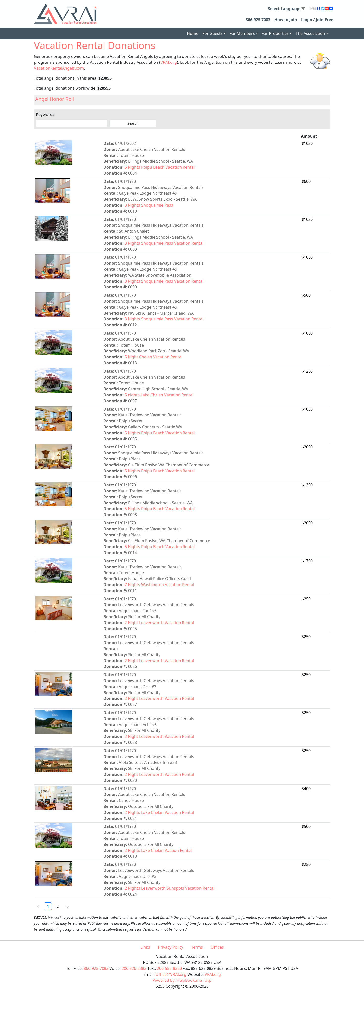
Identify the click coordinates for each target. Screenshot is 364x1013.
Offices (217, 947)
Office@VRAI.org (171, 974)
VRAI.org (168, 62)
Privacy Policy (170, 947)
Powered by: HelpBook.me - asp (182, 980)
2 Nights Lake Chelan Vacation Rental (159, 812)
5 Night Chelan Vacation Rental (153, 357)
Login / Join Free (317, 19)
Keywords (45, 114)
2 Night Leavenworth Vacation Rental (159, 622)
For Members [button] (242, 33)
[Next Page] (68, 906)
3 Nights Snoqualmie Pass (149, 205)
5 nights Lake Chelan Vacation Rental (159, 395)
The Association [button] (310, 33)
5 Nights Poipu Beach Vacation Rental (160, 167)
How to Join (285, 19)
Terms (197, 947)
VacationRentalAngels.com (59, 68)
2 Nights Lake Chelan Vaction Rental (158, 850)
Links (145, 947)
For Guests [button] (212, 33)
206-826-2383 (134, 968)
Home (192, 33)
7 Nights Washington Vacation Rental (159, 584)
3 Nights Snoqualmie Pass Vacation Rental (164, 243)
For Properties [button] (275, 33)
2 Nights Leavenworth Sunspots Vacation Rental (169, 888)
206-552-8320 (169, 968)
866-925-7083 (258, 19)
